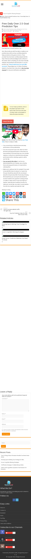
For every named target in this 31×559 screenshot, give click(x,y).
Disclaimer (3, 513)
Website (4, 424)
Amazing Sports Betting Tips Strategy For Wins (12, 459)
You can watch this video (10, 161)
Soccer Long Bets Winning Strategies (12, 13)
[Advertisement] (15, 88)
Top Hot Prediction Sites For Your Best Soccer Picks (18, 213)
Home (2, 16)
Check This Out (7, 121)
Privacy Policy (3, 521)
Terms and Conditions (5, 523)
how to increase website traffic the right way (12, 209)
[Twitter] (17, 500)
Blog (11, 30)
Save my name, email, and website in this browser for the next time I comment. (15, 430)
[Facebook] (14, 500)
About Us (2, 507)
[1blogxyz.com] (15, 4)
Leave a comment (7, 31)
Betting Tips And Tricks (22, 29)
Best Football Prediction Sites (12, 16)
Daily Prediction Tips (16, 30)
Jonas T (26, 552)
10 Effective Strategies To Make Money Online (12, 465)
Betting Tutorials (5, 30)
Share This (12, 200)
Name (4, 413)
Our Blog (2, 518)
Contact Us (3, 510)
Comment (5, 398)
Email (3, 419)
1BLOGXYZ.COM (13, 552)
